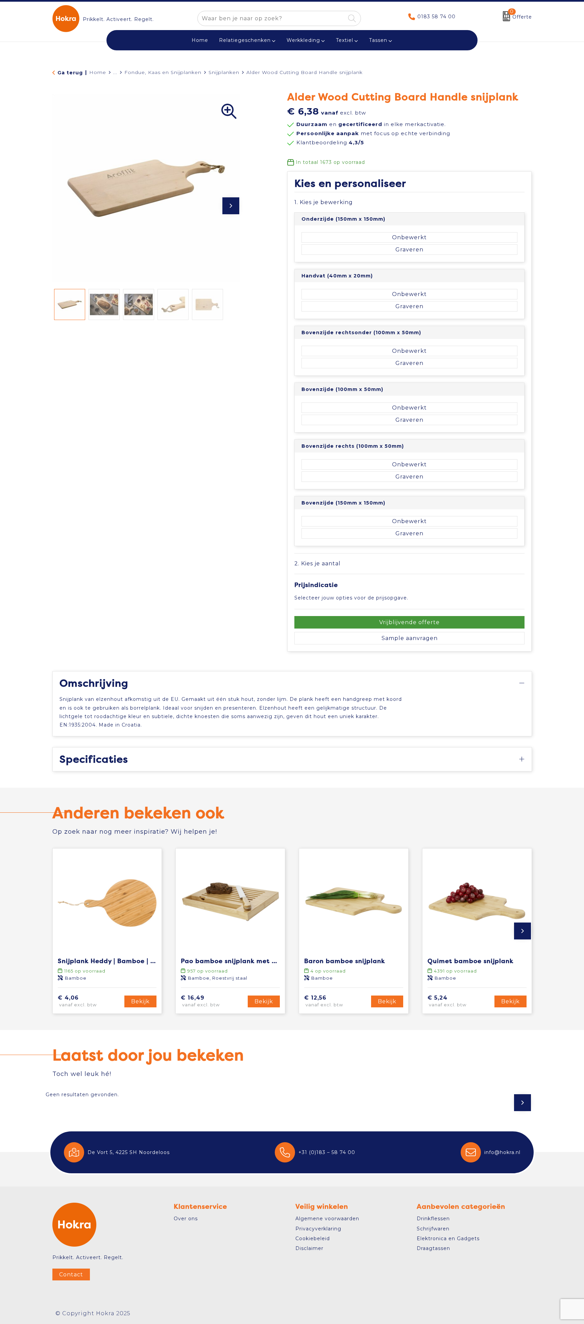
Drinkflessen (433, 1219)
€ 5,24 (447, 1001)
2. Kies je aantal (317, 563)
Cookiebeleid (312, 1238)
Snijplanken (224, 72)
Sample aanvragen (410, 638)
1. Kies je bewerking (323, 202)
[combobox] (271, 18)
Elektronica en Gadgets (448, 1238)
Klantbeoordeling (330, 142)
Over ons (186, 1219)
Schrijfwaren (433, 1229)
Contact (71, 1274)
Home (97, 72)
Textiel (344, 40)
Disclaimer (309, 1248)
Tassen (378, 40)
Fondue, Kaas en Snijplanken (162, 72)
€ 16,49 (200, 1001)
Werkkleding (303, 40)
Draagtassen (433, 1248)
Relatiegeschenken (245, 40)
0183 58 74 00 (436, 16)
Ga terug (70, 73)
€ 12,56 (323, 1001)
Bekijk (140, 1001)
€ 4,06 (77, 1001)
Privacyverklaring (318, 1229)
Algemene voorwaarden (327, 1219)
